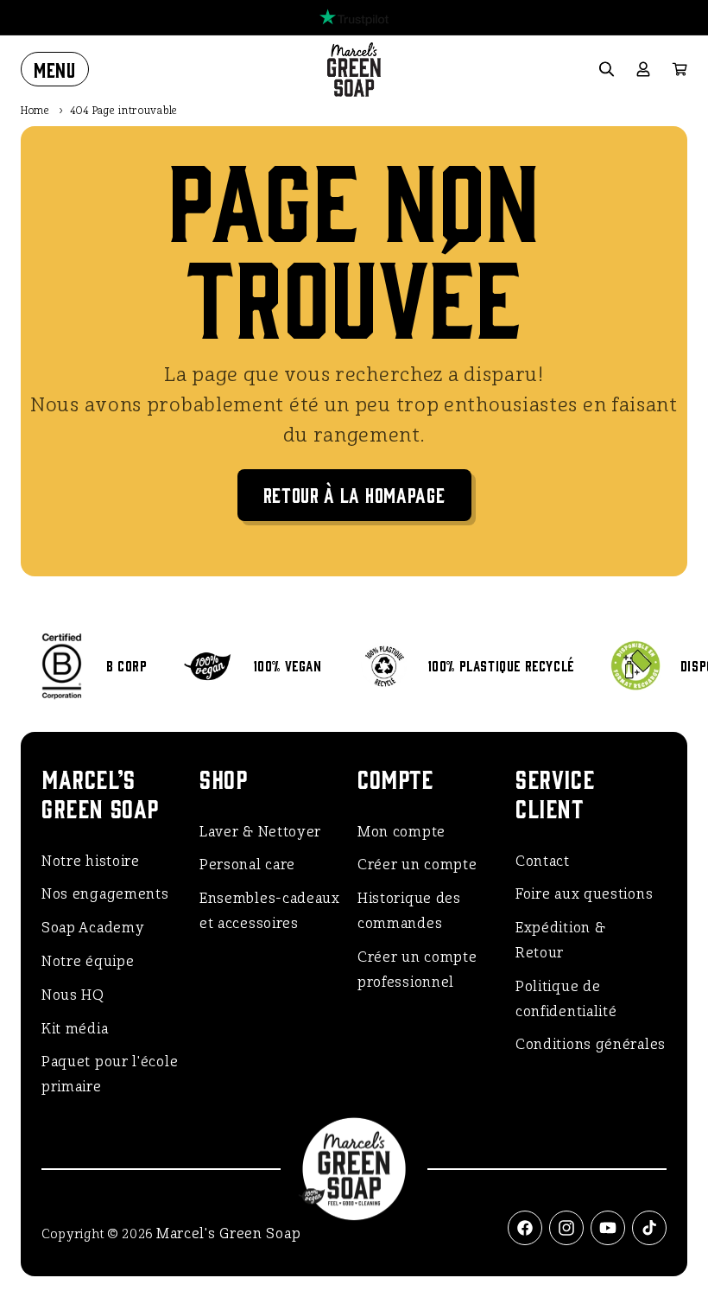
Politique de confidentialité (566, 999)
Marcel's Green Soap (228, 1233)
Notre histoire (90, 861)
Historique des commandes (409, 910)
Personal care (247, 864)
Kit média (74, 1028)
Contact (542, 861)
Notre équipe (87, 961)
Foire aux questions (584, 894)
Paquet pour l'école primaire (109, 1074)
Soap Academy (92, 927)
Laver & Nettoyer (260, 831)
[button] (55, 69)
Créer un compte (417, 864)
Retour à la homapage (354, 493)
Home (35, 111)
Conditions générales (590, 1044)
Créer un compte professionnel (417, 969)
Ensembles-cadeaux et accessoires (269, 910)
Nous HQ (72, 995)
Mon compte (401, 831)
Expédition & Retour (560, 940)
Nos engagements (105, 894)
